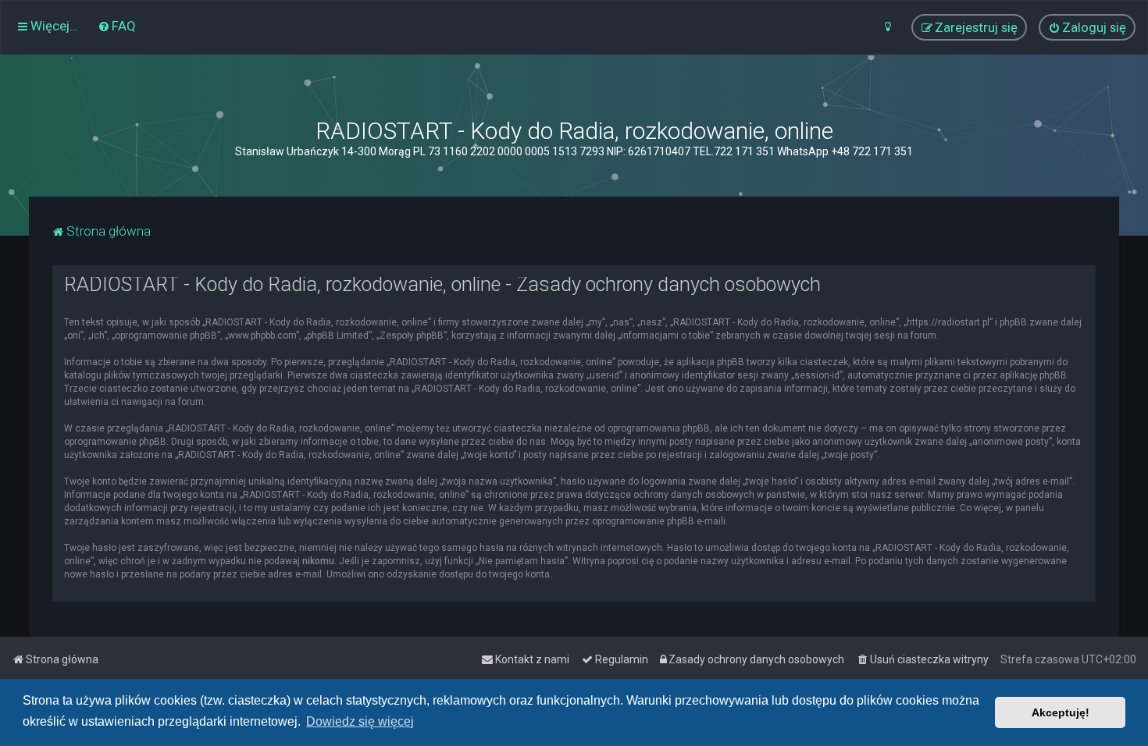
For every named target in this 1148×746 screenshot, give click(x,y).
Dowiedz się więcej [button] (360, 721)
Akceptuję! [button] (1060, 712)
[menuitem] (117, 25)
